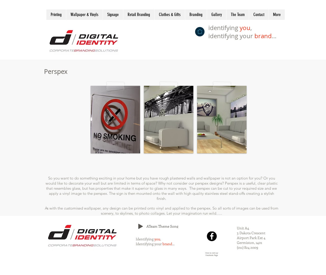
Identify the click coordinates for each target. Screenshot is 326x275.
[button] (115, 119)
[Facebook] (212, 236)
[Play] (140, 226)
